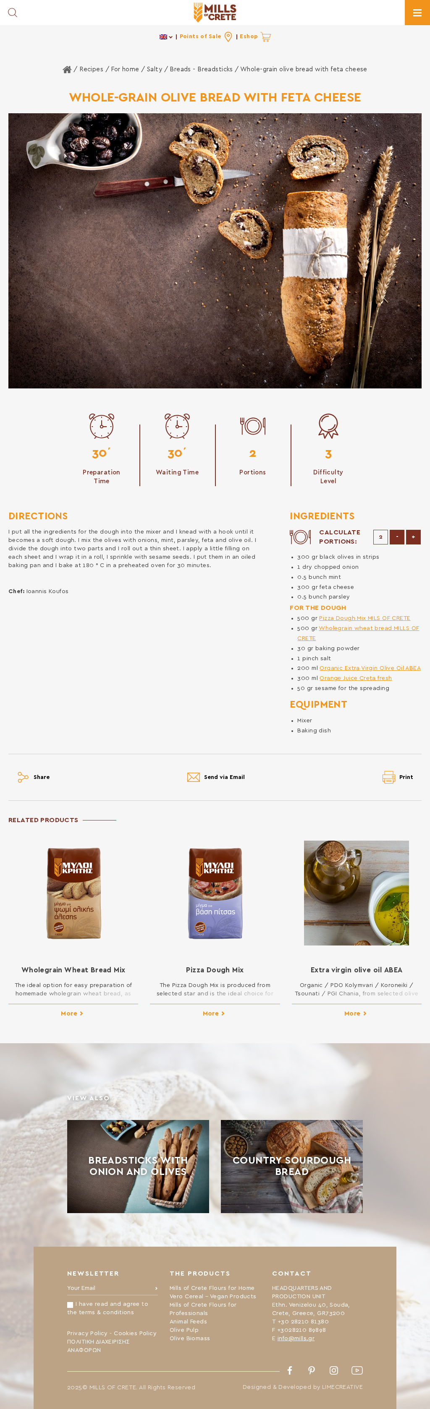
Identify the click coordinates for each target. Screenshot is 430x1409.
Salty (154, 69)
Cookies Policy (135, 1333)
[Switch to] (166, 36)
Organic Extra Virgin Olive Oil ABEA (370, 668)
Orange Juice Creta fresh (356, 678)
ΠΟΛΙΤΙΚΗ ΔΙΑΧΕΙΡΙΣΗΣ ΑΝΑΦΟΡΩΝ (98, 1346)
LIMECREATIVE (342, 1387)
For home (125, 69)
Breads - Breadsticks (201, 69)
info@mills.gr (296, 1338)
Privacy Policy (87, 1333)
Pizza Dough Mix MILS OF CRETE (364, 618)
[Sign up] (156, 1290)
